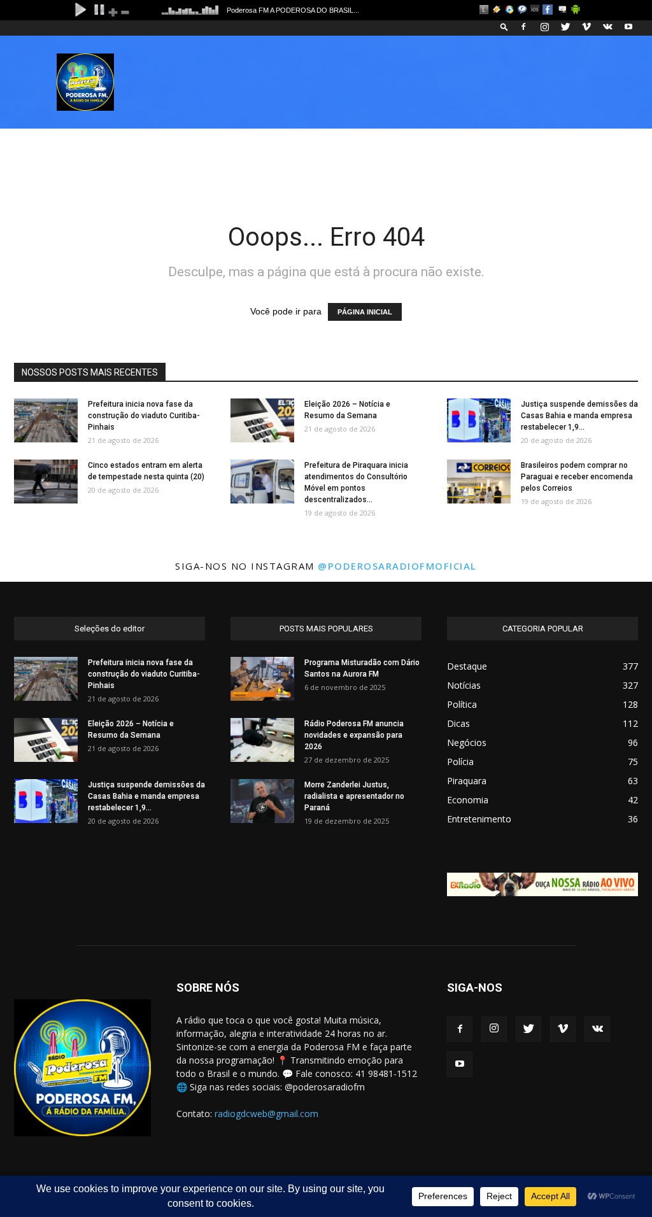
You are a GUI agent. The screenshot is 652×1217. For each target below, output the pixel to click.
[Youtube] (628, 27)
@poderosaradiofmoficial (397, 565)
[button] (504, 26)
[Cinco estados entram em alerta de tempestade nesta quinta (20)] (46, 481)
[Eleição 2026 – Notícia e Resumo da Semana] (262, 420)
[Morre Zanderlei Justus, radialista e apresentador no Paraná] (262, 801)
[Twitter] (565, 27)
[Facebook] (523, 27)
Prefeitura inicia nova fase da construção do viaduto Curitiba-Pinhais (144, 416)
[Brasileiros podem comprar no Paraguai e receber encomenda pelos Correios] (479, 481)
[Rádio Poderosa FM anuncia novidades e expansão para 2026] (262, 740)
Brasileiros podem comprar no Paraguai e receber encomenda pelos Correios (577, 477)
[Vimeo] (586, 27)
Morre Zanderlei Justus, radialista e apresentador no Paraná (354, 796)
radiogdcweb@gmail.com (266, 1114)
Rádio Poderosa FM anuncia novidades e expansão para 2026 (354, 735)
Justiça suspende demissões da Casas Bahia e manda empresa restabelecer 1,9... (579, 416)
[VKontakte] (607, 27)
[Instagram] (544, 27)
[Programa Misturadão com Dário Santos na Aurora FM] (262, 679)
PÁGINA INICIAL (364, 312)
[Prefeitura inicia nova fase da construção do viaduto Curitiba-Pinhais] (46, 420)
